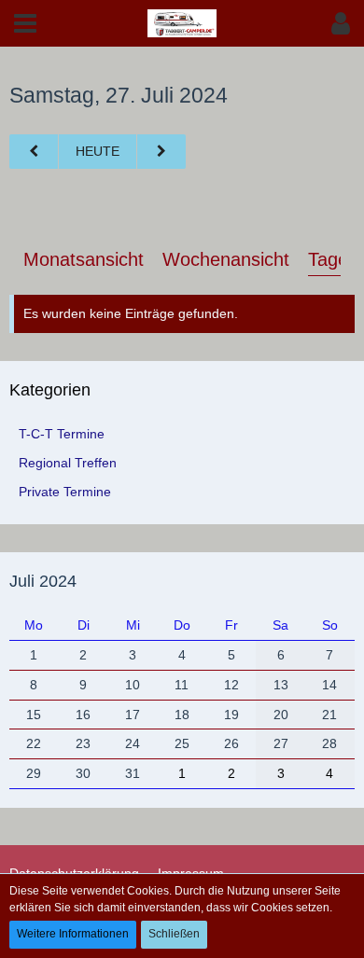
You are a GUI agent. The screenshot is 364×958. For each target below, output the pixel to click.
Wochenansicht (225, 259)
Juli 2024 (43, 581)
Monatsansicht (83, 259)
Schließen (174, 933)
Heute (97, 151)
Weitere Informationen (73, 933)
